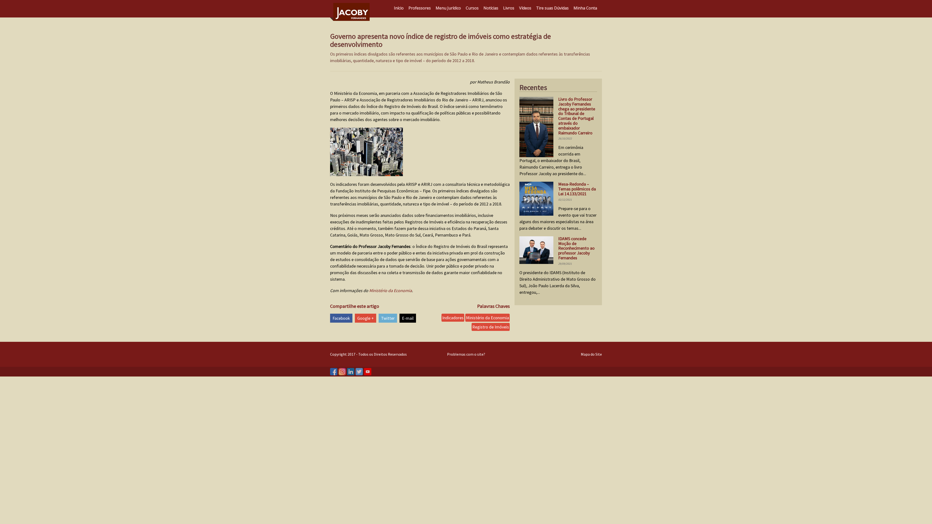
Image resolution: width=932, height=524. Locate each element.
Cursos (472, 8)
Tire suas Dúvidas (552, 8)
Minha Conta (585, 8)
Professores (419, 8)
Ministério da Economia (390, 290)
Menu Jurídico (448, 8)
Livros (508, 8)
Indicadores (453, 317)
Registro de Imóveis (490, 327)
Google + (365, 318)
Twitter (388, 318)
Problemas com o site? (466, 354)
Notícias (490, 8)
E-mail (408, 318)
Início (399, 8)
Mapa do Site (591, 354)
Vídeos (525, 8)
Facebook (341, 318)
